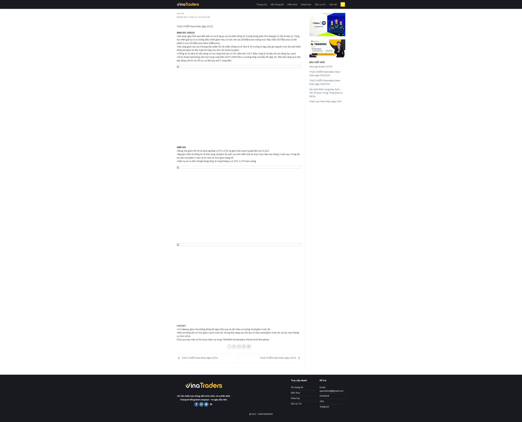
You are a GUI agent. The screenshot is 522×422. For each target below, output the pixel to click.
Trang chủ (261, 4)
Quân (207, 17)
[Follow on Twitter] (206, 404)
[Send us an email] (211, 404)
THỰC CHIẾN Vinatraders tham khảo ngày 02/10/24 (324, 73)
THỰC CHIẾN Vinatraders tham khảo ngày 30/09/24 (324, 82)
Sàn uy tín (320, 4)
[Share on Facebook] (229, 346)
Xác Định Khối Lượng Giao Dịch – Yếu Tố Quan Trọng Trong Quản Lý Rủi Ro (326, 93)
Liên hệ (333, 4)
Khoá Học (306, 4)
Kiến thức (292, 4)
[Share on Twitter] (234, 346)
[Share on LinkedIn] (249, 346)
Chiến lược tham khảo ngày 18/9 (325, 101)
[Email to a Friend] (239, 346)
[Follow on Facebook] (196, 404)
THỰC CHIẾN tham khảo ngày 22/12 (278, 358)
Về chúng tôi (277, 4)
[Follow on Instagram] (201, 404)
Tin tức (180, 14)
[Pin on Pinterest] (244, 346)
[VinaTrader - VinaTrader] (190, 4)
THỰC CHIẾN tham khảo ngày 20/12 (199, 358)
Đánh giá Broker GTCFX (321, 66)
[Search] (343, 4)
